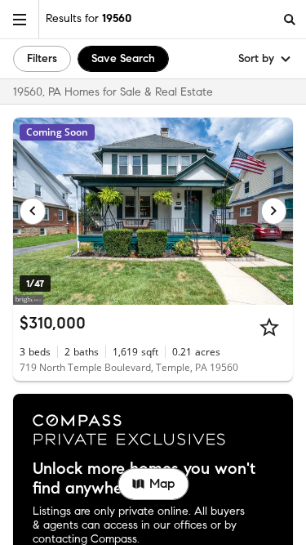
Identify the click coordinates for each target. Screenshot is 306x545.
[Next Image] (274, 211)
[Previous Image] (33, 211)
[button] (19, 19)
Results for (88, 18)
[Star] (269, 326)
